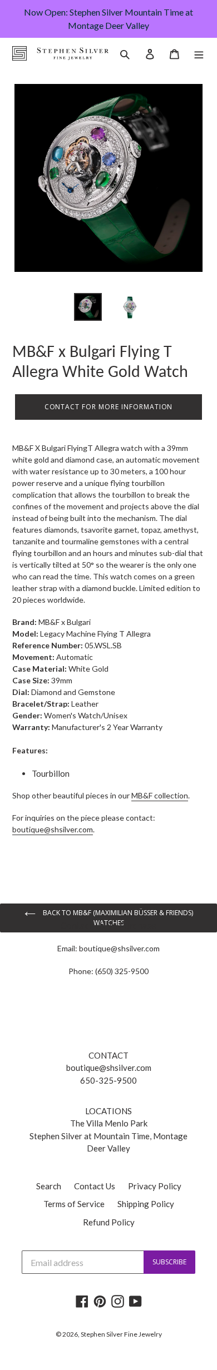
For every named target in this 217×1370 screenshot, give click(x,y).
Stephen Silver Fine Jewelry (121, 1334)
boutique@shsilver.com (119, 948)
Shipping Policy (145, 1204)
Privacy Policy (154, 1186)
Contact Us (94, 1186)
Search (48, 1186)
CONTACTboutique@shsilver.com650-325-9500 (108, 1067)
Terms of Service (74, 1204)
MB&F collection (159, 795)
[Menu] (199, 53)
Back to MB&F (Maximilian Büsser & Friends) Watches (117, 917)
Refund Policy (109, 1222)
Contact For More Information (109, 406)
